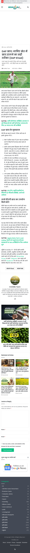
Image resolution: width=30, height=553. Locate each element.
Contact (9, 542)
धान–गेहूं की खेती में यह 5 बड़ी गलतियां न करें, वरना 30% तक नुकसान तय (22, 370)
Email (3, 436)
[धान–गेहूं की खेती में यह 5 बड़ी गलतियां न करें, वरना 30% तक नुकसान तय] (22, 363)
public (3, 509)
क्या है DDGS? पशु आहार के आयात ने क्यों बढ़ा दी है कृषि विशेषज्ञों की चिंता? (7, 370)
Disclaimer (24, 542)
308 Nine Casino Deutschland (10, 488)
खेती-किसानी (5, 527)
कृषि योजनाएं (4, 522)
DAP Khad (10, 268)
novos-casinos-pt (7, 507)
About (4, 542)
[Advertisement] (15, 28)
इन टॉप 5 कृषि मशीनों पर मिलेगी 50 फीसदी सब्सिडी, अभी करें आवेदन (12, 193)
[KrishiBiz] (15, 7)
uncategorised (6, 512)
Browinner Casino (7, 491)
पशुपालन (4, 530)
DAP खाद (20, 268)
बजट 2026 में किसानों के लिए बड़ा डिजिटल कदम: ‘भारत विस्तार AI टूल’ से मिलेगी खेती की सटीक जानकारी (7, 390)
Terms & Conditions (15, 545)
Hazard (4, 499)
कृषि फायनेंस (4, 520)
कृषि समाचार (4, 525)
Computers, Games (7, 494)
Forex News (5, 496)
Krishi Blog (5, 501)
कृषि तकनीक (9, 47)
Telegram (14, 258)
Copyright (18, 542)
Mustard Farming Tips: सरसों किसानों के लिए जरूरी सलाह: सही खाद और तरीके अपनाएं (22, 389)
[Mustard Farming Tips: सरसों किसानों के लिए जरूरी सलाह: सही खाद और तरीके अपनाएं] (22, 381)
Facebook (9, 261)
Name (3, 429)
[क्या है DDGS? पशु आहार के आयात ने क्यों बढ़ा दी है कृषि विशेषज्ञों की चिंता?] (7, 363)
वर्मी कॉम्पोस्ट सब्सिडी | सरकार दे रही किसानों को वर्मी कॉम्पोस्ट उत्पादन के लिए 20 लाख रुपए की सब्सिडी (15, 123)
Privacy (13, 542)
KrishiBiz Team (6, 68)
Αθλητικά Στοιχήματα (8, 514)
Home (4, 47)
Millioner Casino (6, 504)
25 (3, 486)
